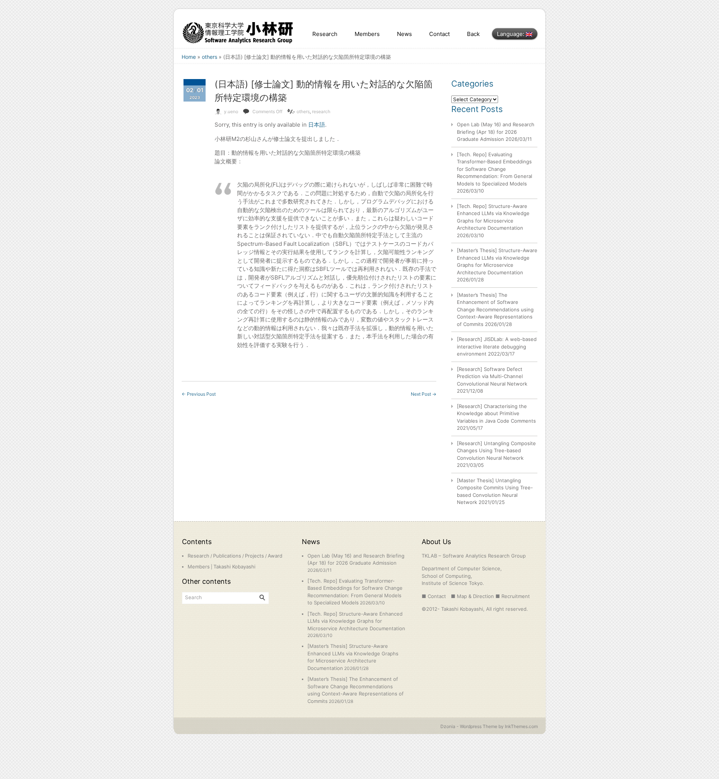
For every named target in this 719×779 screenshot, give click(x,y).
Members (367, 33)
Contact (439, 33)
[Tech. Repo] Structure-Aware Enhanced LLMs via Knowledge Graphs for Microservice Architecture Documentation (356, 621)
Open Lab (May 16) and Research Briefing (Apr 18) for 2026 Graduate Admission (495, 131)
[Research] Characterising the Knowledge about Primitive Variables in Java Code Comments (496, 413)
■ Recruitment (512, 596)
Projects (254, 556)
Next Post (423, 394)
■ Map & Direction (472, 596)
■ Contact (434, 596)
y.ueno (231, 111)
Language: (511, 33)
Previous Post (199, 394)
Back (473, 33)
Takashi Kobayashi (234, 567)
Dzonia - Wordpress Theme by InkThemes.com (489, 726)
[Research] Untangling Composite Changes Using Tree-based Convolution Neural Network (496, 450)
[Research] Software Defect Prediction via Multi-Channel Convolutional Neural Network (492, 376)
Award (275, 556)
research (321, 111)
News (404, 33)
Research (324, 33)
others (209, 57)
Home (189, 57)
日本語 (316, 124)
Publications (227, 556)
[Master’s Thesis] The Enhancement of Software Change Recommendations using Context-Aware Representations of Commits (495, 309)
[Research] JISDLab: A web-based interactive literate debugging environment (497, 346)
